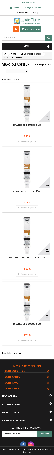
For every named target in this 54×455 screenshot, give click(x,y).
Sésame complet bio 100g (27, 191)
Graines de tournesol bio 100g (27, 257)
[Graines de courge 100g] (27, 103)
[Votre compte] (16, 29)
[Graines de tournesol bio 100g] (27, 236)
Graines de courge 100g (27, 125)
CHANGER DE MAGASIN (27, 12)
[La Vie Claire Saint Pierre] (27, 21)
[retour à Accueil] (5, 54)
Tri (3, 71)
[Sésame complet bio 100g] (27, 169)
